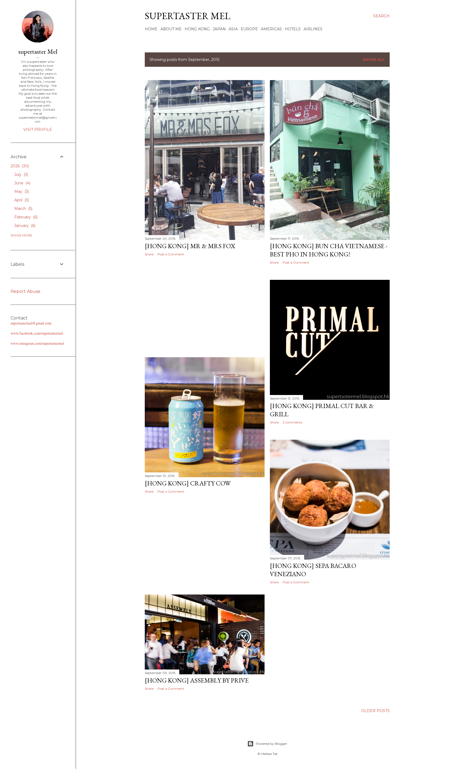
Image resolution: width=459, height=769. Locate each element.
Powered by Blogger (271, 744)
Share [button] (149, 254)
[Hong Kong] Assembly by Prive (197, 680)
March (22, 208)
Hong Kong (197, 29)
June (21, 183)
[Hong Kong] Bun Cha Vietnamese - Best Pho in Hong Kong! (329, 250)
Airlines (313, 29)
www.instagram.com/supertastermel (37, 343)
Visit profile (37, 129)
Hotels (293, 29)
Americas (271, 29)
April (21, 200)
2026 (19, 166)
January (24, 225)
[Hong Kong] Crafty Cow (188, 483)
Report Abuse (25, 291)
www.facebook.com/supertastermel (37, 333)
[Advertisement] (205, 306)
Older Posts (375, 710)
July (20, 174)
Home (151, 29)
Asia (233, 29)
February (25, 217)
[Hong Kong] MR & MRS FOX (190, 246)
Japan (219, 29)
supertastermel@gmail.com (31, 323)
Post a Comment (171, 254)
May (21, 191)
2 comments (292, 422)
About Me (171, 29)
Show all (374, 59)
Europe (249, 29)
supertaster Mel (187, 16)
